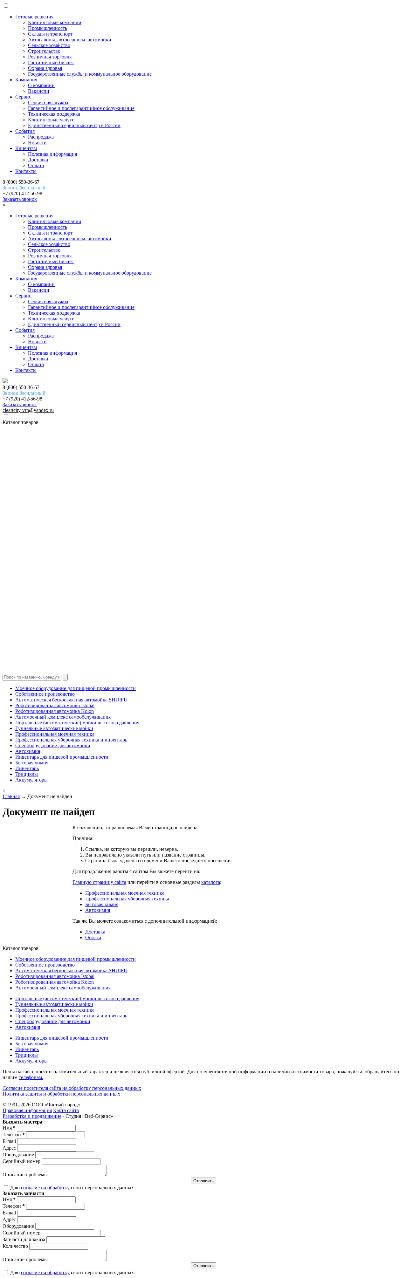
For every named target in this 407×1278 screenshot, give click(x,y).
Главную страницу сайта (99, 882)
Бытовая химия (31, 762)
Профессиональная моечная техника (54, 734)
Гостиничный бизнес (51, 62)
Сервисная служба (48, 102)
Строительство (44, 51)
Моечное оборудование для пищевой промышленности (75, 688)
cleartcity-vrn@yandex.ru (28, 410)
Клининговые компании (54, 22)
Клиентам (26, 148)
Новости (37, 142)
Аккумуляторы (31, 780)
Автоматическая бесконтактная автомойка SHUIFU (71, 699)
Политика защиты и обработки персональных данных (61, 1094)
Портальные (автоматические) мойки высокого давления (77, 722)
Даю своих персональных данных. (72, 1187)
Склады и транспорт (50, 34)
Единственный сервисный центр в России (74, 125)
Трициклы (26, 774)
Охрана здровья (45, 68)
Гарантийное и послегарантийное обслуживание (81, 108)
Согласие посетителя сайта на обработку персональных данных (72, 1088)
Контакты (26, 171)
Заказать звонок (20, 199)
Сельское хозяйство (49, 45)
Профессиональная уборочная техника (127, 898)
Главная (11, 796)
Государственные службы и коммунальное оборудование (90, 74)
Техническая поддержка (54, 114)
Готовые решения (34, 16)
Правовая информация (27, 1110)
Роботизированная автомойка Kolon (54, 711)
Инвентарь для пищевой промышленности (61, 757)
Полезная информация (52, 154)
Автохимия (27, 751)
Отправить (203, 1181)
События (25, 131)
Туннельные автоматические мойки (54, 728)
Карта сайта (66, 1110)
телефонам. (31, 1077)
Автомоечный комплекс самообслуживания (63, 717)
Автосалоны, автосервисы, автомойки (69, 39)
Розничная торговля (50, 56)
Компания (26, 79)
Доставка (38, 159)
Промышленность (47, 28)
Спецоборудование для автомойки (52, 745)
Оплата (36, 165)
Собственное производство (45, 694)
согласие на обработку (45, 1187)
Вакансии (38, 91)
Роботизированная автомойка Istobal (54, 705)
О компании (41, 85)
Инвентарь (27, 768)
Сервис (23, 96)
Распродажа (41, 137)
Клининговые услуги (51, 119)
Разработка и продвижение (32, 1116)
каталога (210, 882)
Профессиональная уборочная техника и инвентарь (71, 739)
